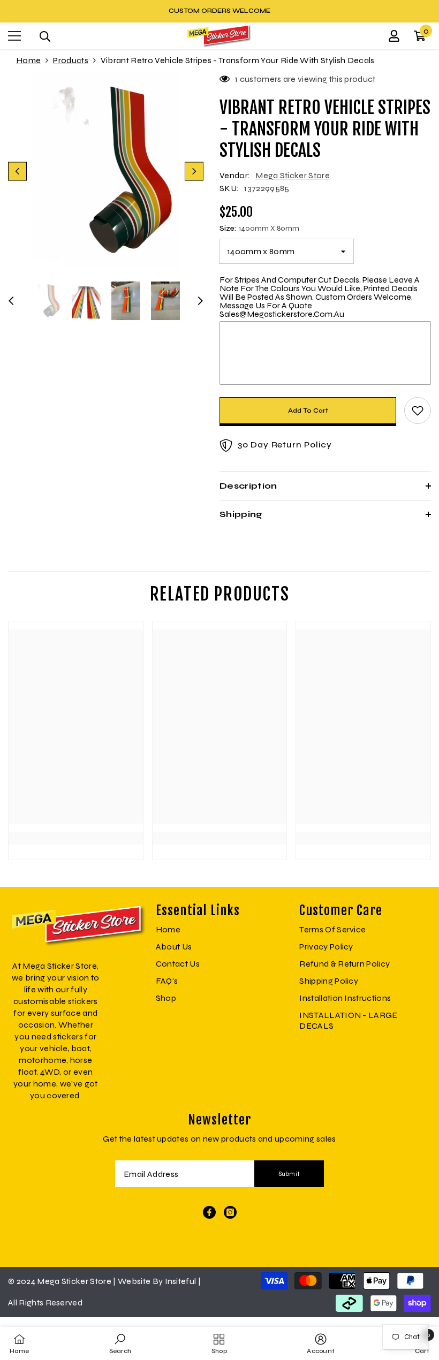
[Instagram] (230, 1212)
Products (70, 60)
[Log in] (394, 36)
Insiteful (181, 1281)
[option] (219, 10)
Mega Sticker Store (292, 175)
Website (134, 1281)
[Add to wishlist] (417, 410)
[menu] (14, 35)
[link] (76, 816)
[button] (17, 171)
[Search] (45, 36)
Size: (259, 228)
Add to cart (308, 410)
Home (28, 60)
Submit (289, 1173)
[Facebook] (209, 1212)
